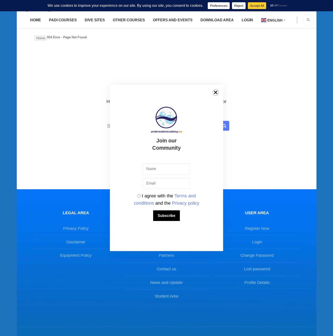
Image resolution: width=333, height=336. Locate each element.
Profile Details (257, 282)
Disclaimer (75, 242)
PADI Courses (63, 20)
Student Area (166, 296)
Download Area (217, 20)
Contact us (166, 269)
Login (247, 20)
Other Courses (129, 20)
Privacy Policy (76, 228)
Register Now (257, 228)
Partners (166, 255)
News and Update (166, 282)
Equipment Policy (76, 255)
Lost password (257, 269)
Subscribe (166, 216)
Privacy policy (185, 203)
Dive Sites (95, 20)
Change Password (257, 255)
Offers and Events (173, 20)
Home (35, 20)
